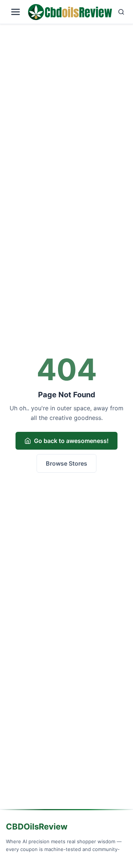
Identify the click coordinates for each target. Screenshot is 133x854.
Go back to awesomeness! (71, 440)
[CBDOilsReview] (70, 12)
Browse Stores (66, 463)
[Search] (121, 12)
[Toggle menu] (15, 12)
